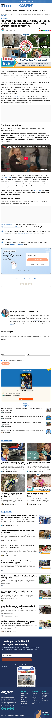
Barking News (4, 18)
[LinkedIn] (48, 30)
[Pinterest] (10, 6)
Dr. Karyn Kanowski (23, 29)
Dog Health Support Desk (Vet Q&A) (36, 702)
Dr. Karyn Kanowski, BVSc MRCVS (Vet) (24, 312)
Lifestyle (29, 10)
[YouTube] (8, 6)
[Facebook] (2, 6)
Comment (3, 339)
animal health (37, 320)
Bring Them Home (6, 177)
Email (28, 354)
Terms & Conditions (18, 270)
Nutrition (15, 10)
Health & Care (8, 10)
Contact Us (34, 693)
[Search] (49, 10)
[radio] (20, 284)
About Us (34, 695)
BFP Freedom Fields (18, 96)
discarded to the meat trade (9, 183)
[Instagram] (4, 6)
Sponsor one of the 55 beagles (12, 227)
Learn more (3, 15)
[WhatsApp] (44, 30)
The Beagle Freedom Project (24, 233)
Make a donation (8, 224)
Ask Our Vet (42, 10)
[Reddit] (39, 30)
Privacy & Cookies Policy (29, 270)
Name (3, 354)
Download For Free (27, 399)
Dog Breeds (35, 10)
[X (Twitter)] (6, 6)
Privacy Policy (22, 664)
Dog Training (22, 10)
